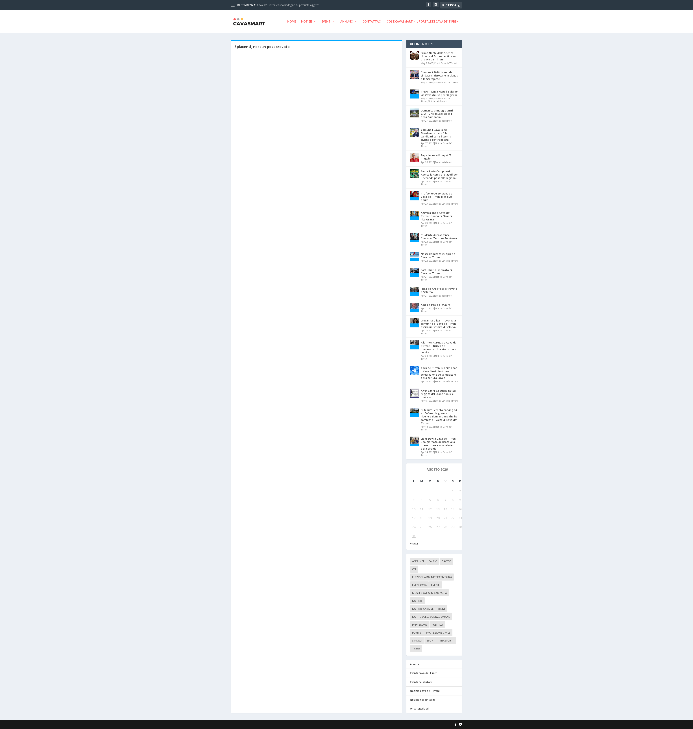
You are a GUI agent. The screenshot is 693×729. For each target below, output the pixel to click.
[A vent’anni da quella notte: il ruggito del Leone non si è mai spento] (414, 393)
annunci (418, 561)
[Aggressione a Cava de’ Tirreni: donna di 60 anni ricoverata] (414, 215)
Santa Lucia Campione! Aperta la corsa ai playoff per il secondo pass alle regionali (439, 174)
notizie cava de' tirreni (428, 608)
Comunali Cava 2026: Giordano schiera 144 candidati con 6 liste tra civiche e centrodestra (436, 134)
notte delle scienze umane (431, 616)
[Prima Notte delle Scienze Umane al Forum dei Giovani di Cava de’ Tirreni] (414, 55)
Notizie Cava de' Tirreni (446, 82)
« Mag (414, 543)
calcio (432, 561)
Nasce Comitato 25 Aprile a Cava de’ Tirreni (438, 255)
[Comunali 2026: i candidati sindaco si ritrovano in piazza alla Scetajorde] (414, 74)
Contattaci (372, 21)
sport (431, 640)
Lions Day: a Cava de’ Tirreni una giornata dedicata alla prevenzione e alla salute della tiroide (438, 443)
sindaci (417, 640)
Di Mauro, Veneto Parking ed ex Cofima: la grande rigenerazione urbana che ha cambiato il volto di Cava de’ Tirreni (439, 416)
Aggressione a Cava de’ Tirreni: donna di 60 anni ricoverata (436, 216)
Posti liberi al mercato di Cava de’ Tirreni (436, 271)
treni (416, 648)
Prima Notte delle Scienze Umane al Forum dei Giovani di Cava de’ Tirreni (438, 56)
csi (414, 569)
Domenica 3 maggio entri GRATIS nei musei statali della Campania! (437, 114)
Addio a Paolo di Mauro (435, 305)
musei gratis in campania (429, 593)
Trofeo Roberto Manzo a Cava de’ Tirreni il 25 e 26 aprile (436, 197)
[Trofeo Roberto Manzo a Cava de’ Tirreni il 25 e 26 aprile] (414, 195)
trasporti (446, 640)
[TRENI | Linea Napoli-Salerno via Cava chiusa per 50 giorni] (414, 93)
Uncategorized (419, 708)
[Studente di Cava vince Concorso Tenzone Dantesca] (414, 237)
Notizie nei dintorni (438, 101)
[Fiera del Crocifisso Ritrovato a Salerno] (414, 291)
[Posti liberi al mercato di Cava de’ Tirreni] (414, 272)
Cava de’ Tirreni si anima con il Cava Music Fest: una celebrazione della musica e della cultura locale (439, 373)
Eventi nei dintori (443, 120)
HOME (291, 21)
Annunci (346, 21)
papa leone (419, 624)
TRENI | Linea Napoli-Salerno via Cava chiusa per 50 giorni (439, 93)
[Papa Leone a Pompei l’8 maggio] (414, 157)
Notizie (306, 21)
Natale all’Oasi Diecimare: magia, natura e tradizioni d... (289, 5)
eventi (435, 585)
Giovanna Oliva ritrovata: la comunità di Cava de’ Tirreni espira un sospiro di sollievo (439, 324)
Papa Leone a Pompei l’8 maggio (436, 157)
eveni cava (419, 585)
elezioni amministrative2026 (432, 577)
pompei (417, 632)
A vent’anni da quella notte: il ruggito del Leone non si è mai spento (439, 394)
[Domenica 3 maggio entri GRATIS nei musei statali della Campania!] (414, 112)
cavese (446, 561)
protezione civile (438, 632)
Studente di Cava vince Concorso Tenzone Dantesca (439, 236)
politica (437, 624)
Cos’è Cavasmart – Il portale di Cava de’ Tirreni (423, 21)
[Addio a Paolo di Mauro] (414, 307)
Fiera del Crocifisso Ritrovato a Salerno (439, 290)
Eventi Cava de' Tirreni (445, 63)
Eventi (326, 21)
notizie (417, 601)
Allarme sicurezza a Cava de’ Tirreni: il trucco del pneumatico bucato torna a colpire (439, 347)
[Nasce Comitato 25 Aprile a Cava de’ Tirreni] (414, 256)
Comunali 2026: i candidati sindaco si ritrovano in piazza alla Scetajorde (439, 75)
